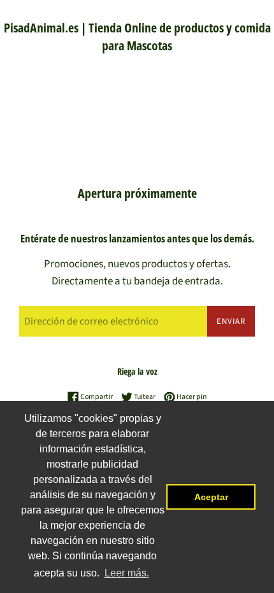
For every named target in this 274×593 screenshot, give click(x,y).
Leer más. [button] (127, 573)
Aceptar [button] (211, 497)
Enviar (231, 321)
